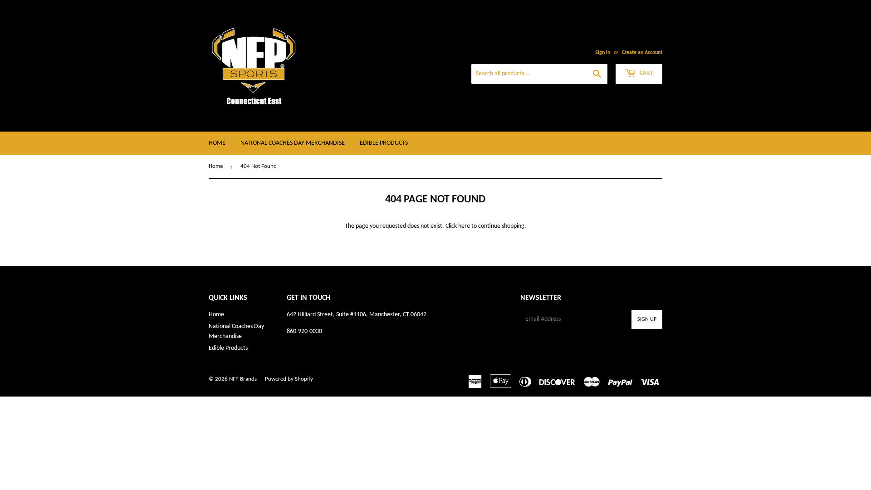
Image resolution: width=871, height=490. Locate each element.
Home (217, 143)
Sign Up (646, 319)
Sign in (602, 52)
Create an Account (642, 52)
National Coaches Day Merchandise (292, 143)
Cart (645, 73)
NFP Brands (243, 379)
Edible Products (384, 143)
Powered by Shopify (289, 379)
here (464, 226)
